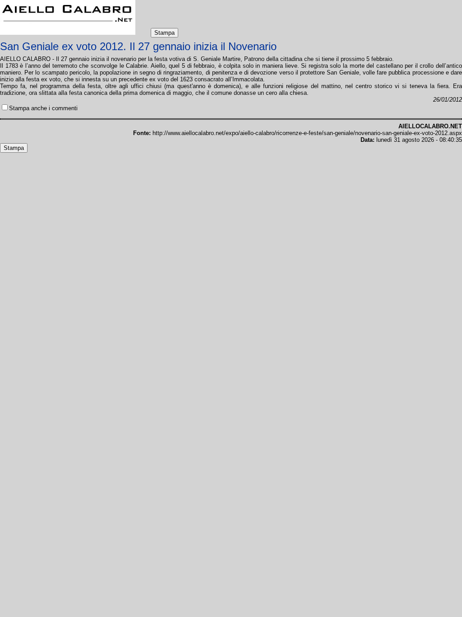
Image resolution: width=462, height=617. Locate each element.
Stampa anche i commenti (43, 108)
